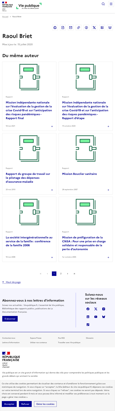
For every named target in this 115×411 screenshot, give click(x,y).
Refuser (25, 404)
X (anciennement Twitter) (96, 309)
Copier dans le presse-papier (78, 27)
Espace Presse (35, 338)
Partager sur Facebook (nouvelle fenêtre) (86, 27)
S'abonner (9, 318)
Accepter (9, 404)
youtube (96, 317)
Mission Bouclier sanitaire (79, 174)
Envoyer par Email (70, 27)
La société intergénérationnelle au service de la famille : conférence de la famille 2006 (29, 241)
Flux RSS (61, 338)
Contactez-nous (8, 338)
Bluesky (103, 317)
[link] (40, 273)
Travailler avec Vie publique (69, 342)
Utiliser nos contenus (38, 342)
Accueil (5, 16)
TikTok (88, 324)
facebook (88, 309)
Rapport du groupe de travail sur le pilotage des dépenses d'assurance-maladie (28, 178)
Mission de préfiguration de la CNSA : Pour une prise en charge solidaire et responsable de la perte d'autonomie (84, 243)
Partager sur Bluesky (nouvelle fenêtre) (110, 27)
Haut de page (13, 282)
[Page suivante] (67, 273)
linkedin (88, 317)
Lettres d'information (10, 342)
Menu (111, 4)
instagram (103, 309)
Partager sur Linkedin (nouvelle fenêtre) (102, 27)
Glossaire (89, 338)
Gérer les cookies (45, 404)
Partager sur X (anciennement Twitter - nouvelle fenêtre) (94, 27)
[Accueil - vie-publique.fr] (29, 6)
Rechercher (103, 4)
